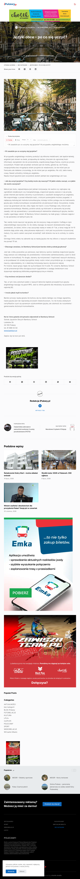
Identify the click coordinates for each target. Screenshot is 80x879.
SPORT (6, 726)
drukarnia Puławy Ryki (22, 850)
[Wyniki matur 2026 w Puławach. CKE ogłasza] (59, 460)
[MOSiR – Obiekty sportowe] (7, 778)
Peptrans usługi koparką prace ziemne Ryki (16, 853)
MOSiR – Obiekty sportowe (22, 778)
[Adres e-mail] (70, 382)
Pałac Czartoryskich (20, 787)
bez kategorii (60, 27)
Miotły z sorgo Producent (11, 842)
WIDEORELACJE (10, 729)
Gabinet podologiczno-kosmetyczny (20, 842)
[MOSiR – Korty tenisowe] (45, 778)
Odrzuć (22, 871)
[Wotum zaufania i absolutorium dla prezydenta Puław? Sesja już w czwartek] (21, 492)
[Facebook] (19, 69)
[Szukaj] (70, 4)
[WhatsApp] (58, 382)
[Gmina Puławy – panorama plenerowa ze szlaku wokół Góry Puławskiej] (45, 787)
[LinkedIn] (36, 69)
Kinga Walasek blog (25, 842)
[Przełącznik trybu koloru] (66, 4)
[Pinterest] (30, 69)
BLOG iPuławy (9, 710)
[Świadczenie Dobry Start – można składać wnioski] (21, 460)
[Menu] (75, 4)
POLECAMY (8, 724)
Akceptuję (11, 871)
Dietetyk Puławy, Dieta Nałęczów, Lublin (21, 852)
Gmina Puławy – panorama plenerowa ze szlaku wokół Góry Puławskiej (62, 786)
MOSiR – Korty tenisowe (59, 778)
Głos (34, 140)
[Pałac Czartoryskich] (7, 787)
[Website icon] (40, 405)
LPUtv (6, 718)
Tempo (24, 139)
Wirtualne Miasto (10, 732)
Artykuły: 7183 (40, 410)
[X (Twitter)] (25, 69)
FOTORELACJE (10, 713)
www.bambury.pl (10, 331)
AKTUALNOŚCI (10, 704)
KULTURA (7, 715)
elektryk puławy (26, 843)
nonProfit (7, 721)
